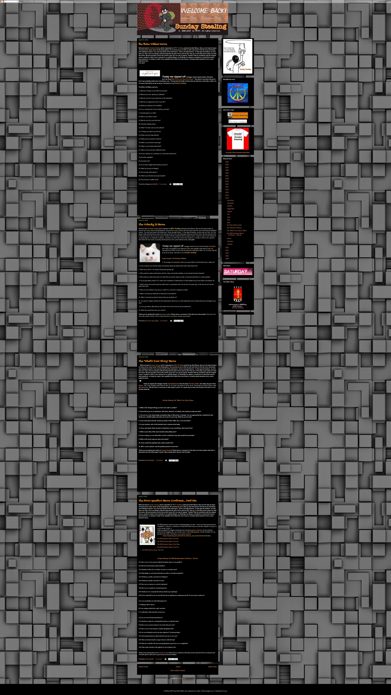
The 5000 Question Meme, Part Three (168, 544)
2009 (227, 256)
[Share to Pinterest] (182, 184)
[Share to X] (178, 184)
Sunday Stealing (166, 450)
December (230, 200)
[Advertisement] (177, 201)
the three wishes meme (153, 44)
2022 (227, 173)
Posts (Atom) (182, 678)
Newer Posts (143, 667)
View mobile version (177, 670)
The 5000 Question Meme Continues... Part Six (167, 500)
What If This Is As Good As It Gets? (182, 79)
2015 (227, 192)
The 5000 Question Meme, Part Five (153, 550)
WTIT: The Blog (178, 48)
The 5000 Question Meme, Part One (168, 538)
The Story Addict (193, 383)
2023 (227, 170)
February (230, 241)
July (228, 214)
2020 (227, 178)
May (228, 220)
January (230, 244)
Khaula (141, 385)
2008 (227, 258)
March (229, 238)
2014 (227, 195)
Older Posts (212, 667)
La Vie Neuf (211, 246)
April (228, 222)
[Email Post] (170, 184)
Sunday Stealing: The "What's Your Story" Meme (178, 400)
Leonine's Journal (196, 530)
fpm (213, 691)
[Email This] (174, 184)
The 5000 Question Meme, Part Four (168, 547)
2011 (227, 250)
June (229, 217)
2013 (227, 198)
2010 (227, 253)
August (229, 211)
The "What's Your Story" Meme (157, 361)
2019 (227, 181)
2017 (227, 187)
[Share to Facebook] (180, 184)
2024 (227, 167)
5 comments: (163, 184)
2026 (227, 162)
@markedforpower (173, 383)
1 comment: (159, 460)
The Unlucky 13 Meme (152, 224)
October (230, 206)
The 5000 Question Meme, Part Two (167, 541)
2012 (227, 247)
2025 (227, 164)
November (230, 203)
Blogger (225, 691)
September (231, 209)
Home (178, 667)
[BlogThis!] (176, 184)
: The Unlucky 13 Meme (174, 258)
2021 (227, 176)
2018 (227, 184)
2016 (227, 189)
